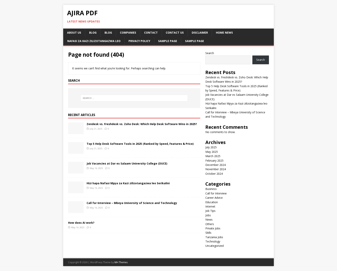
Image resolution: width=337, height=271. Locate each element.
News (209, 219)
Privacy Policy (139, 41)
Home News (224, 32)
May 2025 (211, 152)
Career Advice (214, 197)
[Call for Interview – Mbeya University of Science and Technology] (76, 211)
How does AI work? (81, 222)
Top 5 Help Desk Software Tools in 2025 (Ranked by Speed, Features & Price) (140, 144)
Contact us (175, 32)
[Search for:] (134, 98)
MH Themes (121, 262)
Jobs (208, 215)
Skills (208, 232)
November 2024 (215, 169)
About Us (74, 32)
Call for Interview (216, 193)
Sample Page (167, 41)
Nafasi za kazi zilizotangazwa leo (94, 41)
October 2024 (214, 173)
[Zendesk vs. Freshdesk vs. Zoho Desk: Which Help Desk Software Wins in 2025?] (76, 132)
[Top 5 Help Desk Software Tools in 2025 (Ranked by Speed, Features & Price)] (76, 151)
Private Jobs (212, 228)
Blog (93, 32)
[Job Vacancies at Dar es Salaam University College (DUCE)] (76, 171)
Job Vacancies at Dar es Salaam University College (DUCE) (127, 163)
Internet (210, 206)
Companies (128, 32)
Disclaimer (200, 32)
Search (209, 53)
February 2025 (214, 160)
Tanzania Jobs (214, 237)
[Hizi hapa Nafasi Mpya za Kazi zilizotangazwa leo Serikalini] (76, 191)
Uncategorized (214, 246)
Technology (212, 241)
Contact (151, 32)
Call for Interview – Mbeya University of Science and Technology (132, 203)
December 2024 (215, 165)
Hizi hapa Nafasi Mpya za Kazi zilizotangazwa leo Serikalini (128, 183)
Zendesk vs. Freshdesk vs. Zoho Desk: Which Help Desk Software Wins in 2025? (142, 124)
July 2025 (211, 147)
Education (211, 202)
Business (211, 189)
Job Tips (210, 211)
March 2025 (212, 156)
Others (209, 224)
